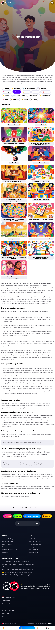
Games (31, 535)
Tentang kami (6, 600)
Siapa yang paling (7, 544)
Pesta (4, 535)
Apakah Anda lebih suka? (9, 549)
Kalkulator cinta (33, 552)
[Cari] (52, 3)
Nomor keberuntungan (35, 544)
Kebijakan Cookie (7, 620)
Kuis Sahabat (32, 539)
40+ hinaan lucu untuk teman (10, 567)
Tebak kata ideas (7, 547)
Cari (17, 523)
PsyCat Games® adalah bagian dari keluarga (37, 623)
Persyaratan (5, 613)
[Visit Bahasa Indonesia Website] (10, 586)
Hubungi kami (6, 603)
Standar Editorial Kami (8, 610)
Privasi (4, 616)
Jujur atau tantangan (8, 539)
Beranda (16, 508)
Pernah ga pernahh (7, 541)
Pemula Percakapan (10, 558)
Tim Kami (4, 607)
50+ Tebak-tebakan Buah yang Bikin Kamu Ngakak (16, 575)
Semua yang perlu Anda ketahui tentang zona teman (17, 569)
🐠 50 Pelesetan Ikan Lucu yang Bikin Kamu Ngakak (17, 572)
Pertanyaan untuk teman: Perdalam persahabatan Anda (18, 564)
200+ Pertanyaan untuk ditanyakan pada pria (15, 561)
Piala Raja (5, 552)
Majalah (24, 508)
